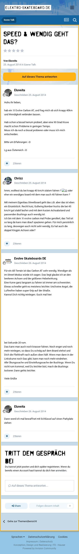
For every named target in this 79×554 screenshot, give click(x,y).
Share (17, 505)
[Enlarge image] (64, 190)
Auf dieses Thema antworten (39, 76)
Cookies (62, 536)
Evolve (19, 110)
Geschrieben (30, 95)
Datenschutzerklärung (41, 536)
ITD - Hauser (59, 545)
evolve (27, 218)
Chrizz (18, 178)
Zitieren (17, 163)
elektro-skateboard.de (27, 7)
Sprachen (17, 536)
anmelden (61, 470)
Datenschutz (46, 541)
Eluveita (12, 60)
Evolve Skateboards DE (30, 258)
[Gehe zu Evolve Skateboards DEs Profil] (8, 261)
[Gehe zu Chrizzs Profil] (8, 181)
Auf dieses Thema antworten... (29, 485)
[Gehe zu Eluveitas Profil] (8, 93)
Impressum (32, 541)
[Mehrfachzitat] (7, 163)
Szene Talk (30, 64)
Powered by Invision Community (39, 548)
